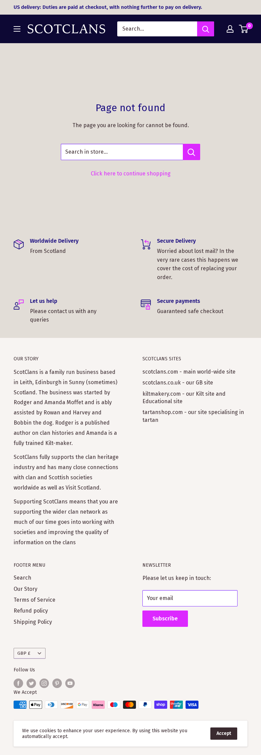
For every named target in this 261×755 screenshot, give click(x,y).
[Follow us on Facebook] (18, 683)
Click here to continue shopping (131, 173)
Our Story (25, 589)
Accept (223, 733)
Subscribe (165, 618)
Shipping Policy (33, 622)
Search (22, 577)
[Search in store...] (191, 152)
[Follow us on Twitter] (31, 683)
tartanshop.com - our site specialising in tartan (193, 416)
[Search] (205, 28)
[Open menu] (17, 29)
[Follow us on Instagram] (44, 683)
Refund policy (31, 610)
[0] (244, 29)
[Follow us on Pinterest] (57, 683)
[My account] (230, 29)
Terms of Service (34, 600)
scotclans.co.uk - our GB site (177, 382)
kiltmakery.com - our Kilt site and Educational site (184, 398)
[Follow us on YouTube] (70, 683)
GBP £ (23, 653)
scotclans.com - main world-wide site (189, 371)
